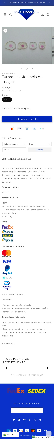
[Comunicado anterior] (4, 3)
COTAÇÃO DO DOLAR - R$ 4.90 (16, 108)
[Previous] (6, 368)
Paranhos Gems (30, 435)
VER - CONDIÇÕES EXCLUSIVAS (16, 159)
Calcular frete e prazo (12, 138)
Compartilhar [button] (10, 343)
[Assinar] (40, 410)
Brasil (7, 99)
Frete (4, 91)
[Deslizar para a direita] (32, 69)
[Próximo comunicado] (49, 3)
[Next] (47, 368)
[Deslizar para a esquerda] (21, 69)
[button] (5, 14)
